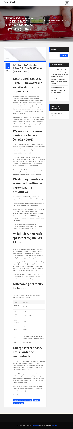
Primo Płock (9, 2)
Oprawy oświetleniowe (26, 75)
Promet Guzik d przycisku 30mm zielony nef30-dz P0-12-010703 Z (59, 82)
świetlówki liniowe (18, 403)
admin (15, 75)
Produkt (35, 75)
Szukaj (54, 49)
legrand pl (36, 400)
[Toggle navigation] (67, 3)
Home (53, 17)
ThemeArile (54, 425)
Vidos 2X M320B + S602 (57, 87)
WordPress (36, 425)
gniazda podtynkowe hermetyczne (22, 400)
